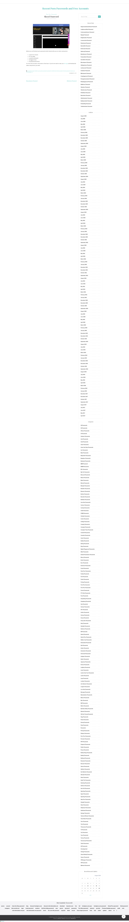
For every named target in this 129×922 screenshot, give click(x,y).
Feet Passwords (84, 576)
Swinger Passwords (85, 813)
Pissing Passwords (85, 730)
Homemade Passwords (86, 642)
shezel (55, 71)
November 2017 (84, 396)
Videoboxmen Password (86, 89)
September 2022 (84, 242)
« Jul (90, 895)
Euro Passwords (84, 562)
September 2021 (84, 275)
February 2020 (84, 327)
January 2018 (84, 391)
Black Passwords (85, 480)
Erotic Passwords (85, 560)
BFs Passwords (84, 469)
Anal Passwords (84, 439)
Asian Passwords (85, 444)
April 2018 (83, 382)
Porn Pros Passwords (86, 736)
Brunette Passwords (85, 496)
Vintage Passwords (85, 851)
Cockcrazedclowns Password (87, 32)
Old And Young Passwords (87, 714)
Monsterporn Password (86, 62)
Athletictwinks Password (86, 98)
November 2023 (84, 204)
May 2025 (83, 154)
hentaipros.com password (100, 906)
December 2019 (84, 333)
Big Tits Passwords (85, 472)
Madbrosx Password (85, 84)
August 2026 (83, 115)
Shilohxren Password (72, 81)
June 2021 (83, 283)
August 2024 (83, 179)
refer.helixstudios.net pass (18, 910)
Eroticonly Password (85, 48)
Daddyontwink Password (86, 100)
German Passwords (85, 606)
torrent (27, 72)
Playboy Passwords (85, 733)
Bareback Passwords (85, 461)
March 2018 (83, 385)
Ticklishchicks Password (86, 106)
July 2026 (83, 118)
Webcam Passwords (85, 865)
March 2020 (83, 325)
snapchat (63, 910)
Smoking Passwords (85, 782)
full (79, 906)
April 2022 (83, 256)
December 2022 (84, 234)
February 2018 (84, 388)
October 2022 (84, 239)
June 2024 (83, 184)
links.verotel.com (15, 908)
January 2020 (84, 330)
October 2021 (84, 272)
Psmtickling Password (86, 103)
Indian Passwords (85, 648)
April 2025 (83, 157)
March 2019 (83, 352)
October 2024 (84, 173)
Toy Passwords (84, 832)
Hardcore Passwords (85, 628)
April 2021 (83, 289)
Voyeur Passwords (85, 857)
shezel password (60, 71)
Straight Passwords (85, 802)
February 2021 (84, 294)
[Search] (99, 16)
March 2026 (83, 129)
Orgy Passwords (84, 716)
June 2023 (83, 217)
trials (91, 910)
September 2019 (84, 341)
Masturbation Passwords (86, 694)
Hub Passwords (84, 645)
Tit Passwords (84, 829)
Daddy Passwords (85, 540)
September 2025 (84, 143)
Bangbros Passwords (86, 458)
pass (39, 71)
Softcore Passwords (85, 785)
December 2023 (84, 201)
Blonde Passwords (85, 483)
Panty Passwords (85, 719)
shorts (44, 910)
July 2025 (83, 148)
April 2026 (83, 126)
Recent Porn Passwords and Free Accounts (65, 8)
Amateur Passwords (85, 436)
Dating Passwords (85, 543)
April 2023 (83, 223)
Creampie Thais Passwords (87, 529)
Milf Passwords (84, 703)
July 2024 (83, 181)
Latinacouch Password (86, 67)
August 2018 (83, 371)
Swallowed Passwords (86, 810)
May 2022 (83, 253)
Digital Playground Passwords (88, 549)
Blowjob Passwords (85, 485)
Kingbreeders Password (86, 37)
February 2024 (84, 195)
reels (123, 908)
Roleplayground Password (87, 81)
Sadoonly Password (85, 51)
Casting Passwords (85, 507)
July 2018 (83, 374)
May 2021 (83, 286)
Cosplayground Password (87, 76)
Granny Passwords (85, 615)
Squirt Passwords (85, 793)
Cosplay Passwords (85, 524)
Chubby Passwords (85, 516)
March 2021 (83, 292)
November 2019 (84, 336)
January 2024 (84, 198)
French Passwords (85, 590)
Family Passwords (85, 573)
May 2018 (83, 380)
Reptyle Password (85, 34)
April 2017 (83, 415)
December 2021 (84, 267)
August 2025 (83, 146)
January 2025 (84, 165)
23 (99, 888)
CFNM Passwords (85, 513)
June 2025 (83, 151)
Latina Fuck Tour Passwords (87, 672)
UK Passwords (84, 846)
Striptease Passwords (86, 807)
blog (27, 906)
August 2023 (83, 212)
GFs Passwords (84, 609)
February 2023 (84, 228)
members (36, 71)
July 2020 (83, 314)
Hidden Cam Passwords (86, 639)
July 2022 (83, 248)
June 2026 (83, 121)
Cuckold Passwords (85, 532)
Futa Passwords (84, 595)
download (62, 906)
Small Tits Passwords (86, 780)
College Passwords (85, 521)
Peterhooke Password (86, 43)
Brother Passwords (85, 494)
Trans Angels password (82, 910)
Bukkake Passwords (85, 499)
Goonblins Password (85, 59)
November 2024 (84, 170)
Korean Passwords (85, 664)
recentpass (54, 18)
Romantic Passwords (85, 760)
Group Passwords (85, 617)
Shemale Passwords (85, 774)
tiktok (68, 910)
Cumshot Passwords (85, 535)
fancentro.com (69, 906)
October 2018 (84, 366)
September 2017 (84, 402)
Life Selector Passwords (86, 683)
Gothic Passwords (85, 612)
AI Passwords (84, 433)
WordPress (73, 918)
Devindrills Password (85, 45)
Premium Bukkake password (108, 908)
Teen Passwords (84, 821)
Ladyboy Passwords (85, 667)
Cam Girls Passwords (85, 502)
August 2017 (83, 404)
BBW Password (84, 463)
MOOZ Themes (61, 918)
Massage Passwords (85, 692)
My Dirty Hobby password (48, 908)
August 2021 (83, 278)
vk (32, 72)
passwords (49, 71)
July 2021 (83, 281)
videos (110, 910)
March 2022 (83, 259)
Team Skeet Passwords (86, 818)
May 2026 (83, 124)
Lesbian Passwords (85, 681)
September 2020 (84, 308)
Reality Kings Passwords (86, 752)
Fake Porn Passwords (86, 571)
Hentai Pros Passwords (86, 637)
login (33, 71)
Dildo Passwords (84, 551)
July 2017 (83, 407)
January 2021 (84, 297)
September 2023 (84, 209)
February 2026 (84, 132)
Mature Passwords (85, 697)
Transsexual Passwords (86, 840)
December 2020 (84, 300)
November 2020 (84, 303)
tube (95, 910)
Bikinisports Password (86, 73)
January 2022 (84, 264)
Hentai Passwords (85, 634)
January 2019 (84, 358)
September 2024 (84, 176)
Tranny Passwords (85, 837)
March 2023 (83, 226)
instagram (7, 908)
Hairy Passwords (84, 623)
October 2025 (84, 140)
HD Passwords (84, 631)
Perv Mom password (83, 908)
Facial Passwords (85, 568)
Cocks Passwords (85, 518)
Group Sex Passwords (86, 620)
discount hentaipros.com (36, 906)
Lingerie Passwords (85, 686)
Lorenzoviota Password (86, 40)
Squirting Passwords (85, 796)
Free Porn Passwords (51, 14)
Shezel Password (51, 16)
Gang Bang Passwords (86, 598)
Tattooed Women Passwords (87, 815)
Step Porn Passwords (86, 799)
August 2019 (83, 344)
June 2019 (83, 349)
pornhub (98, 908)
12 (87, 885)
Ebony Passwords (85, 557)
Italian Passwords (85, 659)
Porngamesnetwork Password (87, 78)
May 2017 (83, 413)
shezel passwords (66, 71)
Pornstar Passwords (85, 738)
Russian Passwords (85, 763)
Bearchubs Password (85, 95)
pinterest (92, 908)
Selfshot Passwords (85, 769)
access (2, 906)
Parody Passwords (85, 722)
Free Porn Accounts (85, 584)
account (28, 71)
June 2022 (83, 250)
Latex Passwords (85, 670)
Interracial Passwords (86, 653)
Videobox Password (85, 87)
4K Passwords (84, 428)
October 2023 (84, 206)
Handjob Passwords (85, 626)
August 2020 (83, 311)
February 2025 (84, 162)
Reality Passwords (85, 755)
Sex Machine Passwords (86, 771)
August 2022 (83, 245)
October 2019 (84, 338)
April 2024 (83, 190)
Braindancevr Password (86, 54)
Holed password (124, 906)
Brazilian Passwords (85, 488)
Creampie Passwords (85, 527)
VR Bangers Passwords (86, 859)
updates (105, 910)
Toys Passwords (84, 835)
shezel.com (72, 71)
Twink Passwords (85, 843)
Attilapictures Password (86, 65)
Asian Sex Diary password (18, 906)
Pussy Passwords (85, 749)
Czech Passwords (85, 538)
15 (96, 885)
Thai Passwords (84, 824)
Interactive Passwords (86, 650)
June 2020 (83, 316)
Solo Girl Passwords (85, 788)
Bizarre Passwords (85, 477)
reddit (53, 71)
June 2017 (83, 410)
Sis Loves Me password (53, 910)
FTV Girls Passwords (85, 593)
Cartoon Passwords (85, 505)
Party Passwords (84, 725)
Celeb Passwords (85, 510)
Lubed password (29, 908)
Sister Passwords (85, 777)
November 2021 (84, 270)
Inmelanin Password (85, 70)
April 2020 (83, 322)
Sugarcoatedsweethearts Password (89, 26)
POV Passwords (84, 741)
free (31, 71)
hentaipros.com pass (87, 906)
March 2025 (83, 159)
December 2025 (84, 135)
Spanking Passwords (85, 791)
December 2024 (84, 168)
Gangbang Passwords (86, 601)
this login (66, 63)
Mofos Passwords (85, 705)
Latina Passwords (85, 675)
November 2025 (84, 137)
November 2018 (84, 363)
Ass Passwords (84, 450)
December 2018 (84, 360)
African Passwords (85, 430)
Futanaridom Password (86, 56)
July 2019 (83, 347)
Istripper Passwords (85, 656)
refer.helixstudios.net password (33, 910)
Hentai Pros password (113, 906)
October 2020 (84, 305)
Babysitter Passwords (86, 455)
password (45, 71)
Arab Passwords (84, 441)
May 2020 (83, 319)
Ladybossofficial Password (87, 29)
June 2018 (83, 377)
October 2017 (84, 399)
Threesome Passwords (86, 826)
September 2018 (84, 369)
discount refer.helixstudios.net (51, 906)
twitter (30, 72)
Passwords (83, 727)
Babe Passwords (84, 452)
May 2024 (83, 187)
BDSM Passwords (85, 466)
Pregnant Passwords (85, 744)
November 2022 (84, 237)
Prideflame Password (85, 92)
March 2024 (83, 192)
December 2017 (84, 393)
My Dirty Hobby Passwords (87, 708)
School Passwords (85, 766)
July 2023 (83, 215)
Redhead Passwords (85, 758)
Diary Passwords (84, 546)
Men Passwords (84, 700)
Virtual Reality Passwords (86, 854)
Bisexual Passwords (85, 474)
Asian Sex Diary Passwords (87, 447)
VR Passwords (84, 862)
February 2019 (84, 355)
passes (41, 71)
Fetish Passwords (85, 579)
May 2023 (83, 220)
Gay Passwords (84, 604)
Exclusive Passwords (85, 565)
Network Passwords (85, 711)
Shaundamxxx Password (31, 81)
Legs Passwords (84, 678)
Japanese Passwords (85, 661)
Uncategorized (84, 848)
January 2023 (84, 231)
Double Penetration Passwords (88, 554)
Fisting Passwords (85, 582)
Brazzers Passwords (85, 491)
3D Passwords (84, 425)
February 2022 (84, 261)
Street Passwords (85, 804)
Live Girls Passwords (85, 689)
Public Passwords (85, 747)
